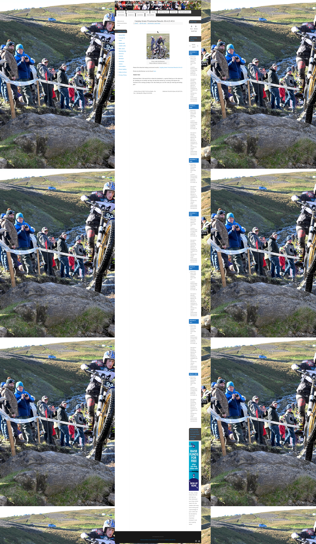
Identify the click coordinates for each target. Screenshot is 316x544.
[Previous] (190, 46)
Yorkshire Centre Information (122, 64)
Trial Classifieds (150, 15)
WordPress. (173, 539)
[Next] (198, 46)
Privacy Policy (123, 75)
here (154, 71)
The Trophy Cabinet (185, 12)
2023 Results (151, 23)
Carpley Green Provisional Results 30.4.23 (170, 67)
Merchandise (121, 15)
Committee (140, 15)
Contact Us (131, 15)
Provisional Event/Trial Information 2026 (138, 12)
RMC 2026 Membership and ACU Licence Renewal (122, 53)
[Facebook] (196, 3)
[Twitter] (199, 3)
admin (136, 23)
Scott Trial (173, 12)
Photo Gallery (122, 69)
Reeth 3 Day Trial (163, 12)
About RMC (122, 35)
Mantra (167, 539)
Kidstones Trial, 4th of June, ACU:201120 (172, 91)
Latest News (121, 12)
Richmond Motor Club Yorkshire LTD (144, 4)
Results (153, 12)
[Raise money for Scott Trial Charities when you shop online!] (194, 466)
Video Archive (123, 72)
